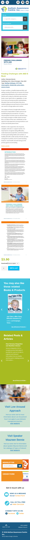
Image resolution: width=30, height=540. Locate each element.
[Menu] (3, 2)
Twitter (21, 513)
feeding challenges (10, 83)
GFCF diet (19, 83)
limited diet (13, 85)
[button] (15, 414)
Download (4, 263)
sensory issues (5, 87)
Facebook (11, 513)
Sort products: (7, 23)
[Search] (7, 2)
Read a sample (5, 146)
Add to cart (14, 268)
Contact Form (20, 496)
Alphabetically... (9, 27)
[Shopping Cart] (23, 2)
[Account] (18, 2)
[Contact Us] (27, 2)
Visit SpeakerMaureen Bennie (15, 437)
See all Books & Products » (18, 327)
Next (28, 309)
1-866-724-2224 (18, 504)
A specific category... (10, 19)
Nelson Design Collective (12, 536)
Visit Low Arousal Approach (15, 408)
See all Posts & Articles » (19, 380)
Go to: (4, 15)
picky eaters (20, 85)
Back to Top (6, 527)
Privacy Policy (22, 527)
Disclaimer (23, 525)
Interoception (5, 85)
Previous (1, 309)
